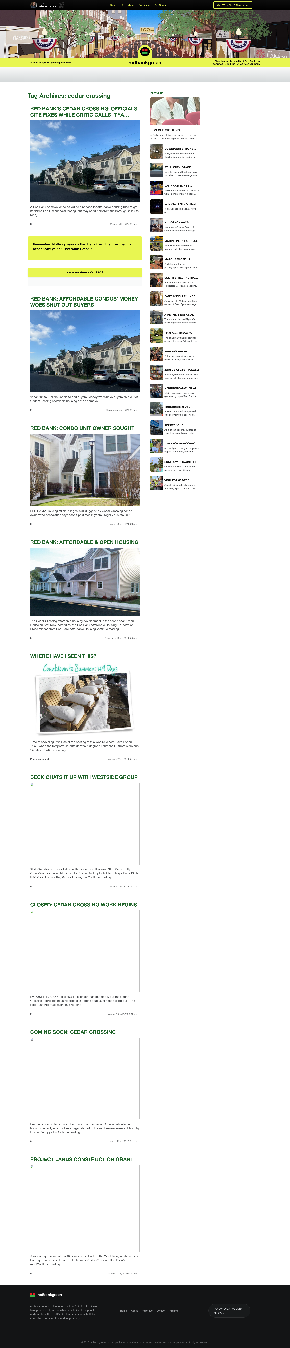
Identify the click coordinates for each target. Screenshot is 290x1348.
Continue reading (107, 629)
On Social (161, 5)
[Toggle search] (257, 5)
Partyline (144, 5)
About (113, 5)
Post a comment (39, 759)
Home (123, 1310)
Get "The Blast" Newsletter (233, 5)
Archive (174, 1310)
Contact (161, 1310)
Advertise (128, 5)
